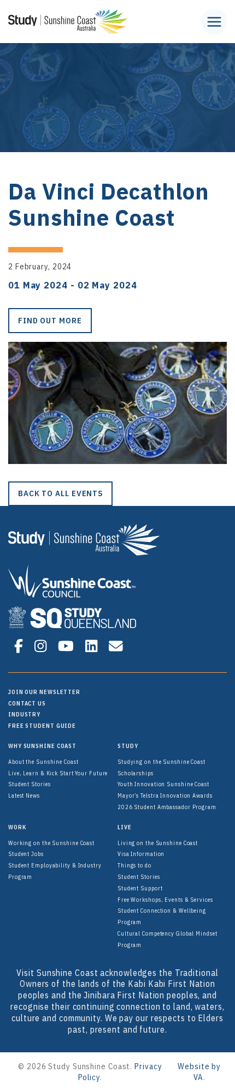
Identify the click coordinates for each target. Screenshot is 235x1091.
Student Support (140, 888)
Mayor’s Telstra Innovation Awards (165, 795)
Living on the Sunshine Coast (158, 843)
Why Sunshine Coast (42, 746)
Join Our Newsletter (44, 692)
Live (125, 827)
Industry (24, 714)
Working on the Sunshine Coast (51, 843)
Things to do (134, 865)
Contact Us (27, 703)
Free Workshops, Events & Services (165, 899)
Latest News (24, 795)
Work (17, 827)
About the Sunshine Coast (43, 761)
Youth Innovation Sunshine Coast (163, 784)
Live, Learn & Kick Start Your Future (58, 773)
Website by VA (199, 1071)
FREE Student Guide (42, 726)
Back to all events (60, 493)
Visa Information (141, 854)
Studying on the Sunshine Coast (161, 761)
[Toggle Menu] (214, 21)
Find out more (50, 320)
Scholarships (136, 773)
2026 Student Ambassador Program (167, 807)
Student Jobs (26, 854)
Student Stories (29, 784)
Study (128, 746)
